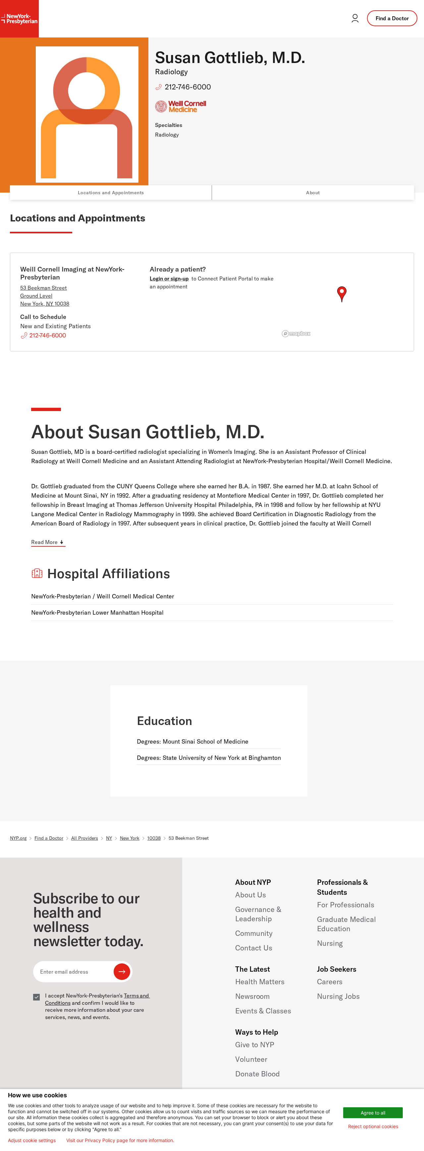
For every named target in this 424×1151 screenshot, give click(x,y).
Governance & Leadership (258, 914)
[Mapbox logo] (296, 333)
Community (254, 933)
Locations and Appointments (111, 193)
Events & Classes (263, 1010)
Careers (330, 981)
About (313, 193)
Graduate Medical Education (346, 924)
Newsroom (252, 996)
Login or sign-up (169, 278)
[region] (342, 302)
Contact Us (253, 947)
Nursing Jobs (338, 996)
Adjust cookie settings (32, 1140)
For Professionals (345, 904)
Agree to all (373, 1113)
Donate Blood (257, 1073)
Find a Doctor (392, 18)
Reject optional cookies (373, 1126)
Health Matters (260, 981)
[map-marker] (341, 294)
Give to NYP (254, 1044)
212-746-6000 (188, 86)
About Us (250, 894)
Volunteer (251, 1059)
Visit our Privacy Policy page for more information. (120, 1140)
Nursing (330, 943)
